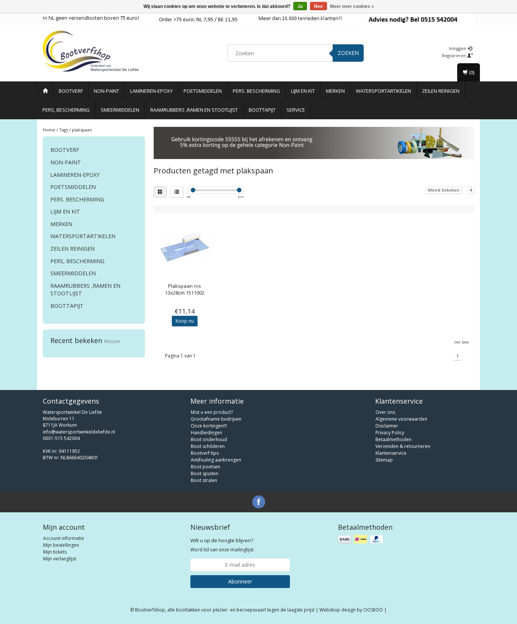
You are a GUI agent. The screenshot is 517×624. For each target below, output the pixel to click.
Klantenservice (390, 453)
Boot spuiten (204, 473)
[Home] (45, 90)
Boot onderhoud (209, 439)
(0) (471, 72)
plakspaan (82, 130)
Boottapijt (262, 109)
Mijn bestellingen (61, 545)
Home (49, 130)
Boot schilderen (208, 446)
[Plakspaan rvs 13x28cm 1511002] (184, 247)
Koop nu (185, 321)
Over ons (385, 412)
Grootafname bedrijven (216, 419)
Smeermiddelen (120, 109)
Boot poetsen (205, 466)
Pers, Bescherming (66, 109)
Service (296, 109)
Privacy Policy (389, 432)
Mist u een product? (212, 412)
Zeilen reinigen (440, 90)
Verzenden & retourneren (402, 446)
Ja (300, 6)
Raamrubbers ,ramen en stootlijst (194, 109)
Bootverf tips (205, 453)
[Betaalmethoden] (361, 539)
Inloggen (458, 48)
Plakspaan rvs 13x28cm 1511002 (184, 289)
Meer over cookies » (352, 6)
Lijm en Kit (303, 90)
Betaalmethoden (393, 439)
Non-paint (106, 90)
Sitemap (384, 460)
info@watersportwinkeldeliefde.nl (79, 432)
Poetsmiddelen (203, 90)
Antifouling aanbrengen (216, 460)
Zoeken (348, 52)
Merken (335, 90)
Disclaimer (386, 426)
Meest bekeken (443, 190)
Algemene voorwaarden (401, 419)
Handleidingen (206, 432)
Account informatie (63, 538)
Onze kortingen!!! (209, 426)
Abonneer (240, 581)
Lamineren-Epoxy (151, 90)
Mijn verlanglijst (59, 558)
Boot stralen (204, 480)
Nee (318, 6)
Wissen (112, 341)
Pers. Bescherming (256, 90)
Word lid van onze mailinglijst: (222, 545)
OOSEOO (373, 610)
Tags (63, 130)
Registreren (454, 55)
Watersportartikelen (383, 90)
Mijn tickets (55, 552)
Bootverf (71, 90)
